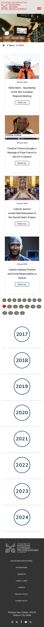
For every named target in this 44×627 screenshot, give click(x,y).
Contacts (21, 574)
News (12, 45)
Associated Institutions (21, 561)
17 (10, 313)
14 (33, 307)
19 (22, 313)
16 (5, 313)
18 (16, 313)
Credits (21, 587)
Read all (22, 102)
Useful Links (21, 581)
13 (27, 307)
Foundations (21, 567)
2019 (21, 45)
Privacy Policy (21, 594)
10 (9, 307)
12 (21, 307)
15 (39, 307)
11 (15, 307)
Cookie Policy (21, 601)
